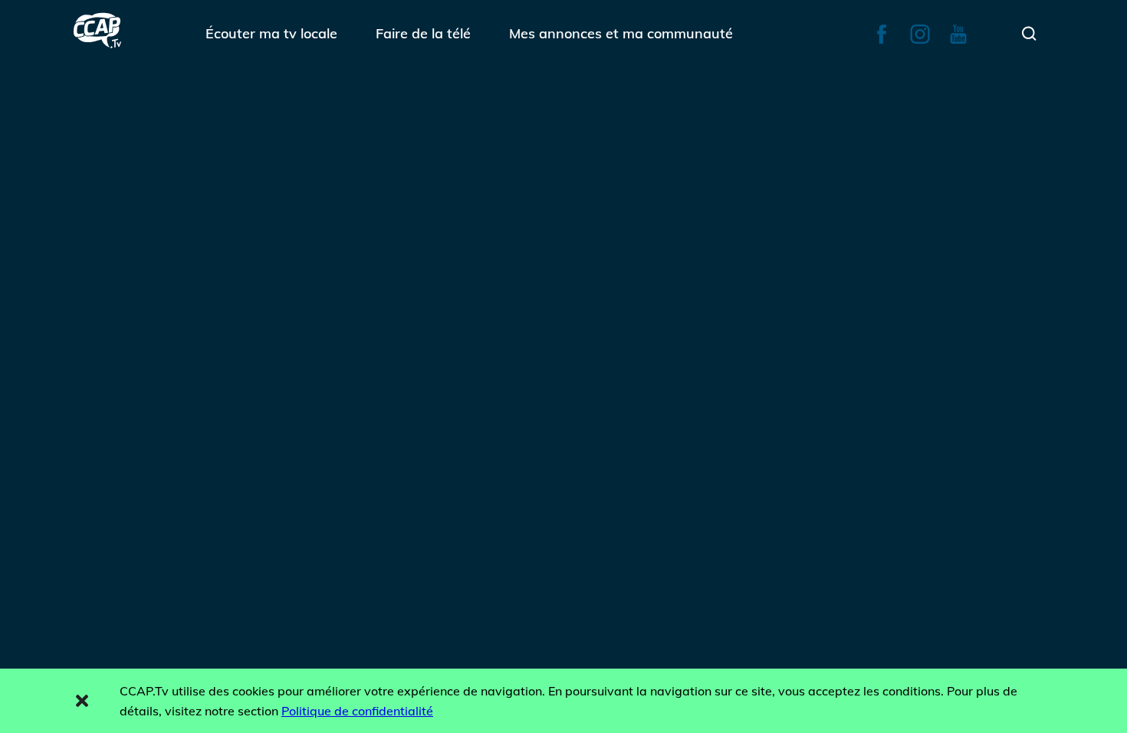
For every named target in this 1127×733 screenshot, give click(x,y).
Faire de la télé (423, 33)
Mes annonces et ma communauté (621, 33)
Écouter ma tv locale (271, 33)
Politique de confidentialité (357, 710)
